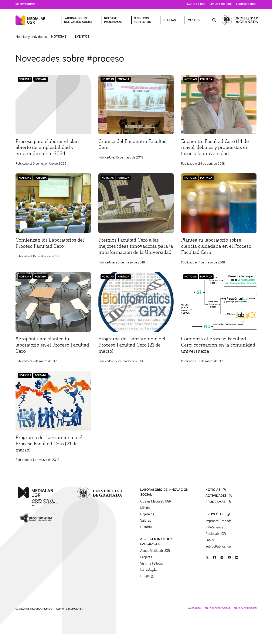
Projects (146, 557)
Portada (41, 79)
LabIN (209, 540)
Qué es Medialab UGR (155, 501)
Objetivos (147, 514)
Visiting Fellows (151, 563)
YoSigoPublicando (218, 546)
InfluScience (214, 527)
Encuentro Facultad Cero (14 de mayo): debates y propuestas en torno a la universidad (215, 147)
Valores (145, 520)
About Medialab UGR (155, 550)
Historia (146, 527)
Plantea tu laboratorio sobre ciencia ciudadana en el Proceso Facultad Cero (216, 246)
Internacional (26, 4)
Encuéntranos (246, 4)
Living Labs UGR (221, 4)
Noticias (58, 36)
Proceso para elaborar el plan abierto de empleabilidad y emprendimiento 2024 (47, 147)
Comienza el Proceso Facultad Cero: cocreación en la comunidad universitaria (218, 345)
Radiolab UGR (196, 4)
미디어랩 (147, 576)
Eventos (82, 36)
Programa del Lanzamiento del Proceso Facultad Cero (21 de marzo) (131, 345)
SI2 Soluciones (74, 609)
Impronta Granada (218, 521)
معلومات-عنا (149, 569)
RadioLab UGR (215, 533)
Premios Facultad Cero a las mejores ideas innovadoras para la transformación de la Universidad (135, 246)
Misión (145, 507)
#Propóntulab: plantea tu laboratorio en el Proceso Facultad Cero (52, 345)
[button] (214, 20)
